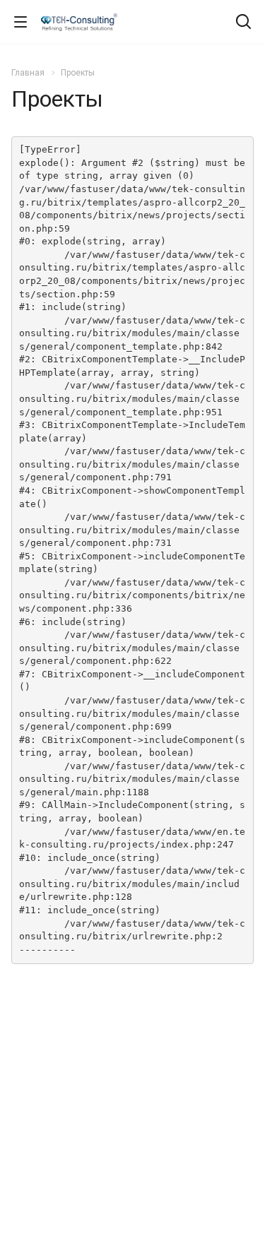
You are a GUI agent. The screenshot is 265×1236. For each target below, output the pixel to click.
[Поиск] (243, 23)
